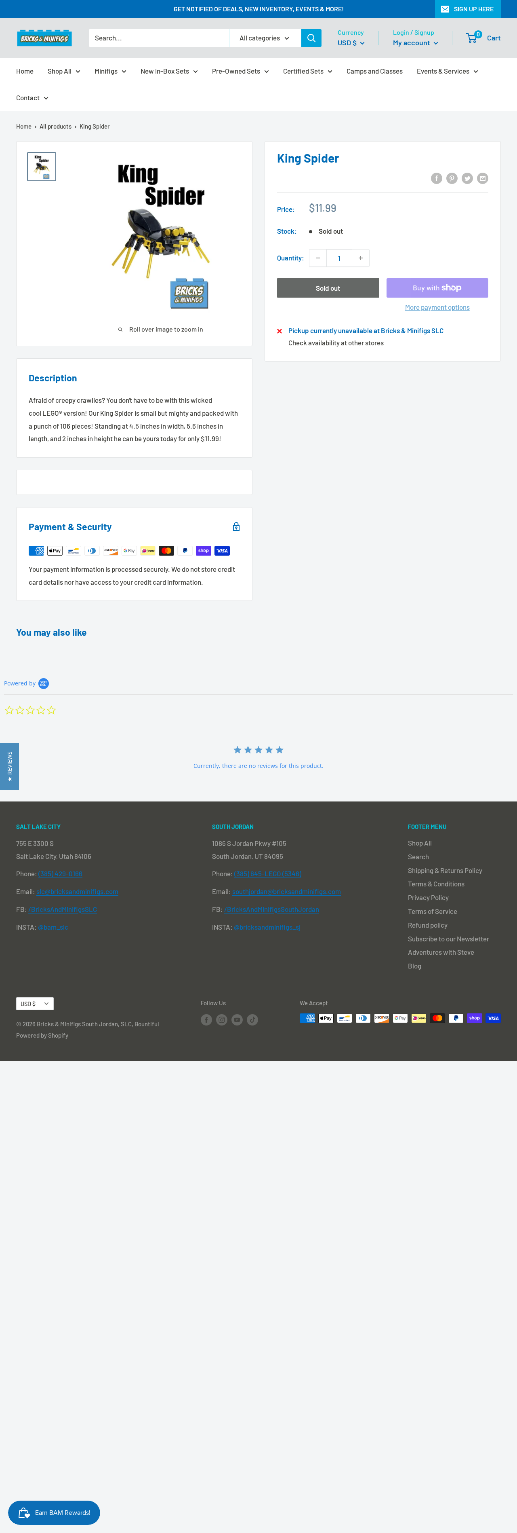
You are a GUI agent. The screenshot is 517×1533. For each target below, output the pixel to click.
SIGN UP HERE (474, 9)
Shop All (59, 70)
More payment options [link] (437, 307)
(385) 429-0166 (60, 873)
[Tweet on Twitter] (467, 177)
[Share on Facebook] (436, 177)
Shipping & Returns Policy (445, 870)
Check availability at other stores (336, 342)
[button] (9, 766)
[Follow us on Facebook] (206, 1019)
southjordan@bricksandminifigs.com (286, 891)
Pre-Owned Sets (236, 70)
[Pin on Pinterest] (452, 177)
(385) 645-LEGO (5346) (267, 873)
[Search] (311, 38)
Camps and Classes (375, 70)
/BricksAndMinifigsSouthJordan (271, 909)
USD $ (28, 1003)
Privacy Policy (428, 897)
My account (412, 42)
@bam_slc (53, 927)
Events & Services (443, 70)
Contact (28, 97)
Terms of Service (432, 911)
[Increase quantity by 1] (360, 258)
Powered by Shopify (42, 1035)
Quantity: (290, 258)
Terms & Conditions (436, 884)
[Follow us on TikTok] (252, 1019)
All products (55, 126)
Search (418, 856)
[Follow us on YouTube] (237, 1019)
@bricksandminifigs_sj (267, 927)
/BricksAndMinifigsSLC (62, 909)
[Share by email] (482, 177)
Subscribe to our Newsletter (448, 939)
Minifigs (106, 70)
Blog (414, 966)
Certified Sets (303, 70)
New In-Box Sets (165, 70)
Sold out (328, 288)
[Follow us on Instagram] (221, 1019)
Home (25, 70)
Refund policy (428, 925)
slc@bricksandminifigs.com (77, 891)
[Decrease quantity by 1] (317, 258)
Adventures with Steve (441, 952)
